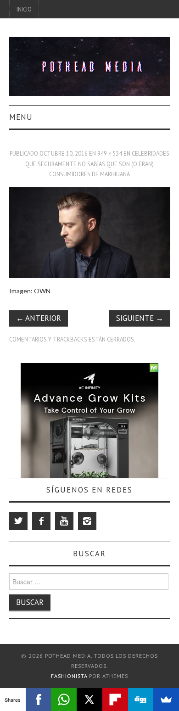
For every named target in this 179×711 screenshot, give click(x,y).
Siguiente (139, 318)
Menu (21, 117)
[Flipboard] (115, 699)
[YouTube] (64, 521)
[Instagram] (87, 521)
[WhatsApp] (64, 699)
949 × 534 (109, 153)
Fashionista (69, 675)
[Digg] (141, 699)
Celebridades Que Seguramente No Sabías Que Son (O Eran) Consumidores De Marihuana (97, 164)
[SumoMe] (166, 699)
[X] (89, 699)
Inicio (24, 9)
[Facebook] (41, 521)
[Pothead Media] (89, 65)
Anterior (38, 318)
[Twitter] (18, 521)
